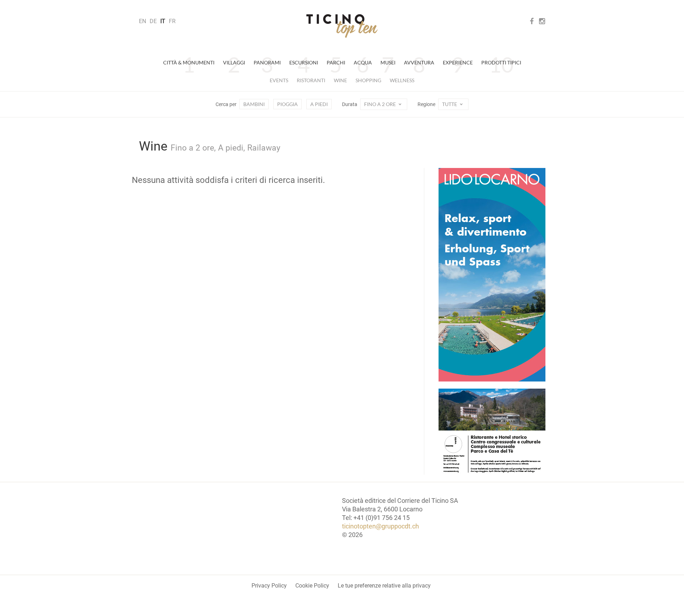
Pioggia (287, 104)
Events (279, 80)
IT (162, 21)
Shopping (368, 80)
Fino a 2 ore (380, 104)
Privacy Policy (269, 585)
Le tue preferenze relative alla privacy (384, 585)
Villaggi (234, 62)
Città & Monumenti (188, 62)
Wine (340, 80)
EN (142, 21)
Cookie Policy (312, 585)
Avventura (419, 62)
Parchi (336, 62)
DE (153, 21)
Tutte (450, 104)
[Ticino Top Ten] (342, 26)
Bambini (254, 104)
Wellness (402, 80)
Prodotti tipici (501, 62)
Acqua (363, 62)
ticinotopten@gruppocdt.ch (380, 526)
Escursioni (303, 62)
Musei (387, 62)
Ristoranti (311, 80)
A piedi (319, 104)
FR (172, 21)
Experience (458, 62)
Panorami (267, 62)
